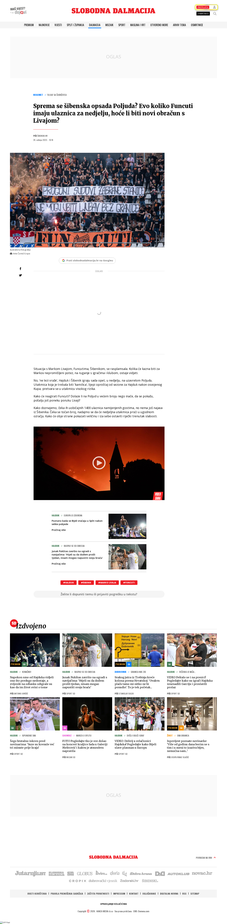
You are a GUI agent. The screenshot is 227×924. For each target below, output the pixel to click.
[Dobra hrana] (141, 873)
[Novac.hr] (202, 873)
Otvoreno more (159, 25)
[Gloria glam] (125, 873)
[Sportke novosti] (70, 873)
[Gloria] (115, 873)
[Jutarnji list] (30, 873)
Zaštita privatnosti (98, 893)
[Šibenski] (150, 880)
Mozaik (109, 25)
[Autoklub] (179, 873)
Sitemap (194, 893)
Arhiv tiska (179, 25)
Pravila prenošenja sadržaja (67, 893)
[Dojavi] (18, 11)
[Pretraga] (215, 13)
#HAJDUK (68, 582)
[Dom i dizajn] (160, 873)
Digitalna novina (169, 893)
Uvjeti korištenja (37, 893)
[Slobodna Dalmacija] (113, 10)
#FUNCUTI (129, 582)
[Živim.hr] (101, 873)
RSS (184, 893)
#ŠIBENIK (86, 582)
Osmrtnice (197, 25)
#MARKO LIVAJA (107, 582)
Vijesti (58, 25)
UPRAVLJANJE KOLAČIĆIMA (113, 904)
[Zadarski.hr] (129, 880)
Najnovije (44, 25)
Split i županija (75, 25)
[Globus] (85, 873)
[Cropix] (77, 880)
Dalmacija (94, 25)
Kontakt (133, 893)
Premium (29, 25)
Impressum (119, 893)
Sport (121, 25)
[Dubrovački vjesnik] (103, 880)
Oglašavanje (149, 893)
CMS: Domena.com (141, 911)
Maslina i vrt (137, 25)
